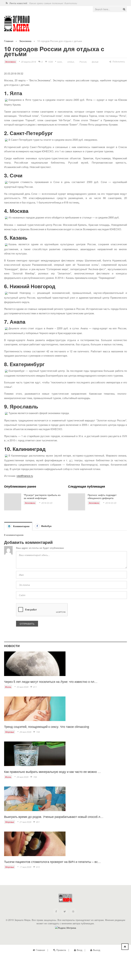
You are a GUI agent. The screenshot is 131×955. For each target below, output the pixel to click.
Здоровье (9, 731)
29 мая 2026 (25, 731)
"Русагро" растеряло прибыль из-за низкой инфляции (42, 496)
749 (38, 731)
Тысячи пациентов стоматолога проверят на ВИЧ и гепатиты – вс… (52, 862)
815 (38, 866)
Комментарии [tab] (21, 526)
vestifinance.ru (25, 476)
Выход (96, 950)
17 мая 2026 (25, 866)
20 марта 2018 (28, 61)
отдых (70, 61)
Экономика (25, 41)
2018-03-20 (46, 502)
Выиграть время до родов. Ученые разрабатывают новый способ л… (53, 816)
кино (59, 61)
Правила (61, 950)
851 (38, 821)
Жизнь (8, 686)
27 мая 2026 (25, 821)
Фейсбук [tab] (46, 526)
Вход (79, 950)
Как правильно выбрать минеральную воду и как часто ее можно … (52, 771)
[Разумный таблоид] (17, 24)
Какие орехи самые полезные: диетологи (53, 3)
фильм (95, 61)
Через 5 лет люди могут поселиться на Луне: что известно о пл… (50, 681)
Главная (8, 41)
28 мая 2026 (22, 776)
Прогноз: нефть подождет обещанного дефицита (102, 496)
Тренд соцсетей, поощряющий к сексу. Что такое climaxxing (46, 726)
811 (35, 686)
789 (35, 776)
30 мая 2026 (22, 686)
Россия (82, 61)
